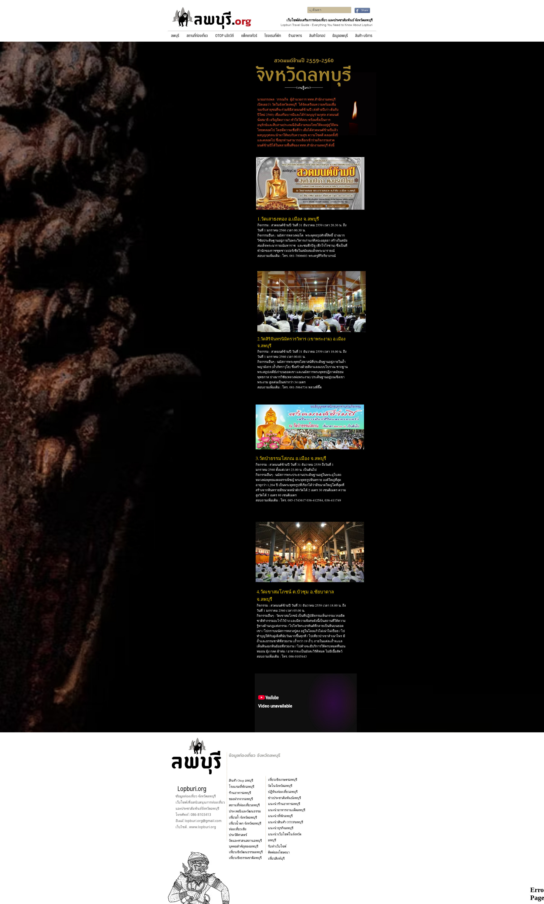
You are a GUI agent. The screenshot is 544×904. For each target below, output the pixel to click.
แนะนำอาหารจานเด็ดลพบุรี (286, 810)
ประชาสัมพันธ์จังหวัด (196, 808)
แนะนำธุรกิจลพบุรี (280, 828)
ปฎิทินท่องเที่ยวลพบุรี (283, 791)
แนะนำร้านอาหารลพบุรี (284, 803)
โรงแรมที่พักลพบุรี (241, 786)
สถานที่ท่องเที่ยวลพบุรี (244, 805)
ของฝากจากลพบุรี (241, 798)
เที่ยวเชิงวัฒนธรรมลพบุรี (246, 852)
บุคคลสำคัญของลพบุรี (243, 846)
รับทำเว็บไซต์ (277, 846)
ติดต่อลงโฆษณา (279, 852)
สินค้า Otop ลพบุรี (241, 780)
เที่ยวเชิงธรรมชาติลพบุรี (245, 857)
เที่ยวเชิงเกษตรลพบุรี (282, 779)
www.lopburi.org (202, 827)
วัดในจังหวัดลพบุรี (280, 785)
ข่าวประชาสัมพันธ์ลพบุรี (284, 797)
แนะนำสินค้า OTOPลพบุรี (285, 822)
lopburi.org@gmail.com (203, 820)
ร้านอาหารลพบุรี (240, 792)
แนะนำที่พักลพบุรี (280, 815)
